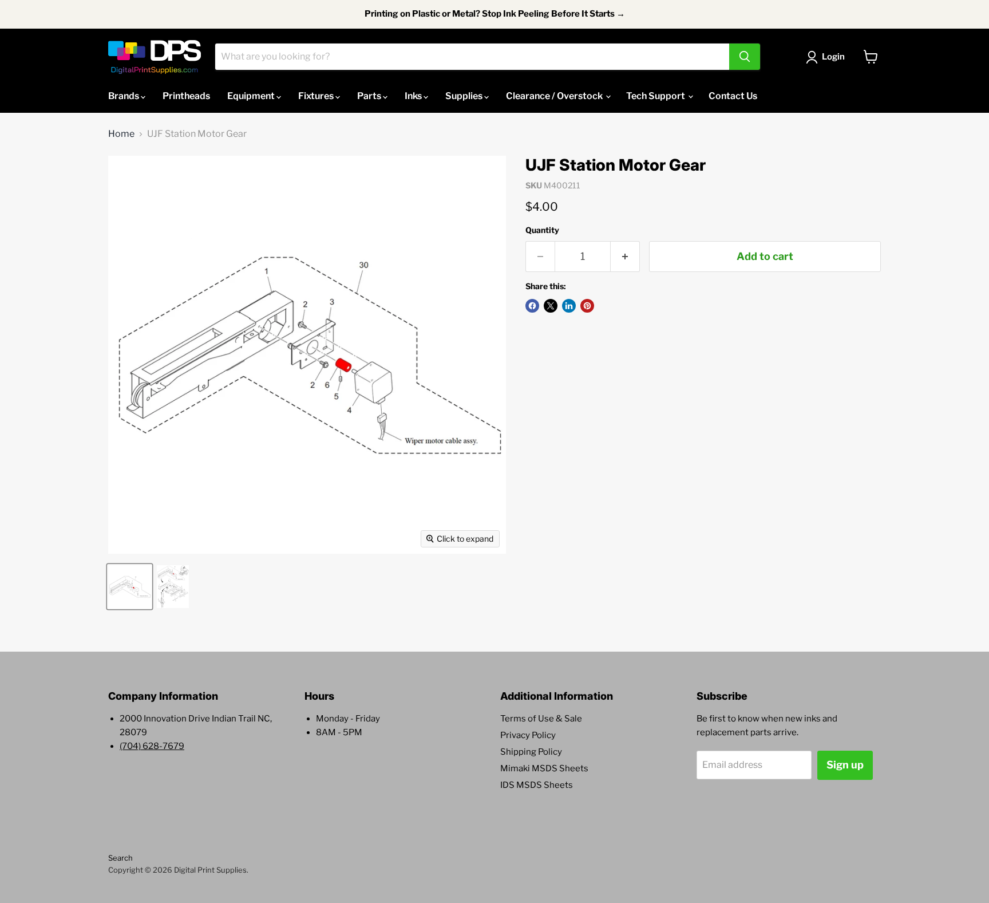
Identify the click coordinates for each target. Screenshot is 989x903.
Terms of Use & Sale (541, 718)
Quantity (542, 230)
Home (121, 134)
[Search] (744, 57)
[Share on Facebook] (532, 306)
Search (120, 857)
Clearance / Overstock (555, 95)
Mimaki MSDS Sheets (544, 768)
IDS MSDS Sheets (536, 785)
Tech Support (656, 95)
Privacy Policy (528, 735)
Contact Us (733, 95)
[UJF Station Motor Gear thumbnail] (129, 586)
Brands (124, 95)
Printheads (186, 95)
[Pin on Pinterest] (587, 306)
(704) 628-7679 (152, 746)
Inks (414, 95)
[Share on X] (550, 306)
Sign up (845, 765)
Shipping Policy (531, 752)
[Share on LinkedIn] (569, 306)
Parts (370, 95)
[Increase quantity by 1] (625, 257)
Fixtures (316, 95)
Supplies (464, 95)
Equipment (251, 95)
